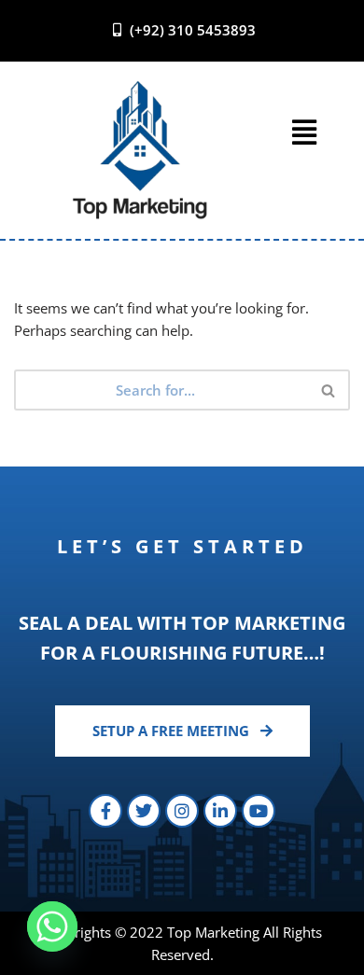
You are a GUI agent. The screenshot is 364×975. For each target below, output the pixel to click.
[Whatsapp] (52, 926)
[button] (305, 132)
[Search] (329, 390)
